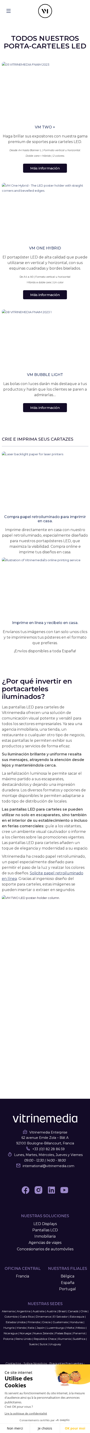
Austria (51, 1311)
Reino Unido (23, 1339)
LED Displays (45, 1224)
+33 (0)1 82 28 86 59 (48, 1149)
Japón (40, 1327)
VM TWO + (45, 127)
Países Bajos (63, 1333)
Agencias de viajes (45, 1242)
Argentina (23, 1311)
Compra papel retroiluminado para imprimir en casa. (45, 519)
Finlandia (34, 1322)
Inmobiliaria (45, 1236)
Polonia (8, 1339)
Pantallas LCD (45, 1230)
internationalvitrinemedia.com (48, 1166)
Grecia (46, 1322)
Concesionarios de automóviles (45, 1249)
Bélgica (67, 1276)
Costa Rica (27, 1316)
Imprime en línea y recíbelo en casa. (45, 623)
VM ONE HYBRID (45, 248)
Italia (31, 1327)
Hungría (9, 1327)
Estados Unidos (16, 1322)
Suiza (43, 1344)
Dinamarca (43, 1316)
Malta (70, 1327)
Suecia (33, 1344)
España (67, 1282)
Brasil (62, 1311)
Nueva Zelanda (43, 1333)
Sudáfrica (79, 1339)
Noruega (25, 1333)
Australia (39, 1311)
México (80, 1327)
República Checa (45, 1339)
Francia (22, 1276)
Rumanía (64, 1339)
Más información (45, 168)
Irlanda (21, 1327)
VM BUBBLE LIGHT (45, 375)
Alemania (8, 1311)
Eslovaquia (77, 1316)
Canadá (73, 1311)
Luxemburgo (55, 1327)
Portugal (67, 1289)
